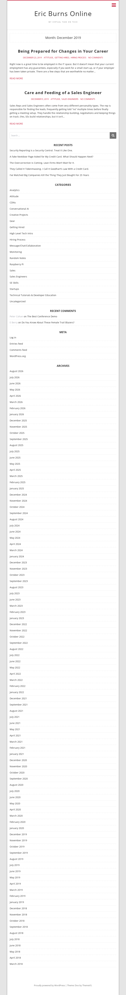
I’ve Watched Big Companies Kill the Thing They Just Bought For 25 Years (49, 175)
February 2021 (17, 747)
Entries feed (16, 343)
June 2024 (15, 531)
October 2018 (17, 921)
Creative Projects (19, 215)
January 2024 (17, 556)
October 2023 (17, 575)
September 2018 (19, 927)
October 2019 (17, 846)
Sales (12, 270)
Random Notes (18, 258)
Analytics (15, 190)
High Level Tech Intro (21, 233)
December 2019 (18, 834)
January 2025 (17, 488)
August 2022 (16, 649)
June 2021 (15, 723)
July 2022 (15, 655)
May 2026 (15, 389)
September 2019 (19, 853)
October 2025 (17, 433)
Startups (14, 289)
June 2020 (15, 797)
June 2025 (15, 457)
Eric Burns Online (63, 13)
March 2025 (16, 476)
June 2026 (15, 383)
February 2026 (17, 408)
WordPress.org (18, 356)
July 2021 (15, 717)
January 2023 (17, 618)
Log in (13, 337)
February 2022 (17, 686)
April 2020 (15, 809)
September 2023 (19, 581)
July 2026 (15, 377)
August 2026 (16, 371)
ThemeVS (87, 985)
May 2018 (15, 951)
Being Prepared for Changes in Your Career (63, 51)
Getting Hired (62, 58)
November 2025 (18, 426)
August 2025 (16, 445)
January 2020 (17, 828)
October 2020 (17, 772)
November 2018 (18, 914)
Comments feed (18, 350)
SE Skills (14, 283)
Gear (12, 221)
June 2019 (15, 871)
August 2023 (16, 587)
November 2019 (18, 840)
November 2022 (18, 630)
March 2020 (16, 815)
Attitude (48, 58)
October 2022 (17, 636)
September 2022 (19, 643)
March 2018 (16, 964)
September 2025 (19, 439)
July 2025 (15, 451)
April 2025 (15, 470)
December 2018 (18, 908)
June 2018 (15, 945)
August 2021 (16, 711)
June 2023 (15, 599)
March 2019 (16, 890)
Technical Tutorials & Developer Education (33, 295)
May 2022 (15, 667)
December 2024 (18, 494)
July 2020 (15, 791)
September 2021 (19, 704)
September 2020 (19, 778)
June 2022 (15, 661)
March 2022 (16, 680)
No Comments (95, 58)
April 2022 (15, 673)
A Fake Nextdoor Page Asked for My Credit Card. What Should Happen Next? (51, 156)
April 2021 (15, 735)
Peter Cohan (16, 316)
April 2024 (15, 544)
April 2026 (15, 396)
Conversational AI (19, 208)
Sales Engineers (70, 99)
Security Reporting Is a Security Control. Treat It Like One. (41, 150)
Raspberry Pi (17, 264)
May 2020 (15, 803)
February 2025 (17, 482)
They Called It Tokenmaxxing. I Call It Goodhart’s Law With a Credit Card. (49, 168)
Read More (16, 78)
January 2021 (17, 754)
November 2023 (18, 568)
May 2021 (15, 729)
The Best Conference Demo (42, 316)
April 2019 (15, 883)
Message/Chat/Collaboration (25, 245)
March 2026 (16, 402)
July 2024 (15, 525)
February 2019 (17, 896)
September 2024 (19, 513)
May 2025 (15, 464)
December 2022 (18, 624)
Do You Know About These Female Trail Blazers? (48, 322)
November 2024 (18, 500)
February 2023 (17, 612)
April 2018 (15, 957)
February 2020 (17, 822)
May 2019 (15, 877)
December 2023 (18, 562)
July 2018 (15, 939)
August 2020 (16, 785)
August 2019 (16, 859)
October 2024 (17, 507)
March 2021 (16, 741)
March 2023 (16, 606)
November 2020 (18, 766)
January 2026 (17, 414)
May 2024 (15, 538)
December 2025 (18, 420)
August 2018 (16, 933)
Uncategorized (18, 301)
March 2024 (16, 550)
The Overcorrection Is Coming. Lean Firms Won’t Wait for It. (42, 162)
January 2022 (17, 692)
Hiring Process (78, 58)
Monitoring (16, 252)
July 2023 (15, 593)
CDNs (13, 202)
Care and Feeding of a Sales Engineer (63, 92)
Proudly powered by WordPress (49, 985)
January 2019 (17, 902)
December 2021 (18, 698)
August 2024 (16, 519)
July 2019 (15, 865)
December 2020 (18, 760)
